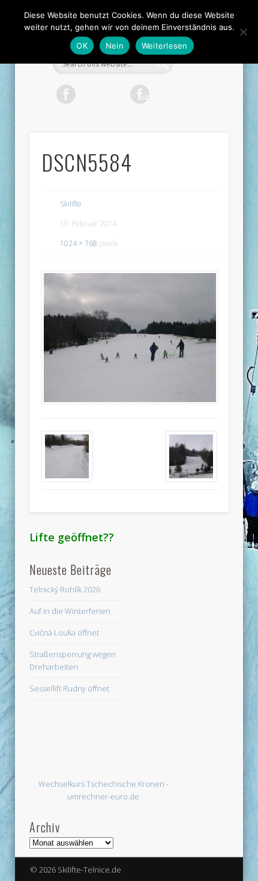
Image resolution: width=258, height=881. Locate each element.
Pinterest (115, 94)
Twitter (90, 94)
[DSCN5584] (129, 337)
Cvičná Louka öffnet (64, 632)
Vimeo (164, 94)
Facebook (66, 94)
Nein (115, 45)
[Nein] (243, 32)
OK (82, 45)
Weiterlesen (165, 45)
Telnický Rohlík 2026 (64, 589)
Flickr (139, 94)
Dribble (189, 94)
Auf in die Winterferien (69, 611)
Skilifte (71, 204)
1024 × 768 (78, 243)
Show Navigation (199, 107)
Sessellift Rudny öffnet (69, 688)
